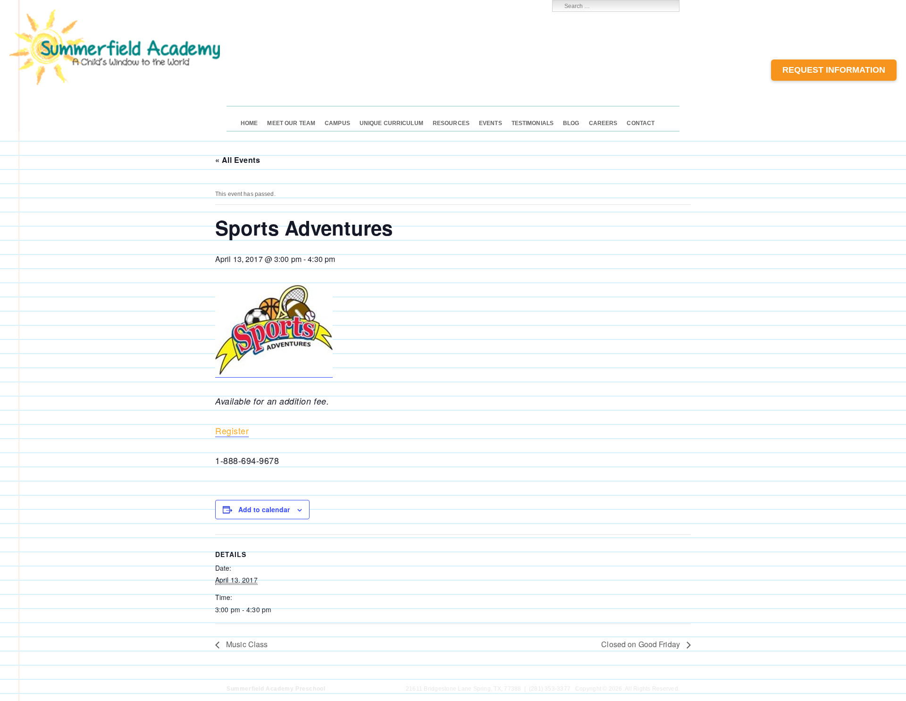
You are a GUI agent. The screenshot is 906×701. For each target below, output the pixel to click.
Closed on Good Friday (641, 644)
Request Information (833, 70)
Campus (337, 123)
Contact (640, 123)
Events (490, 123)
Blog (571, 123)
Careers (603, 123)
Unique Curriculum (391, 123)
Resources (451, 123)
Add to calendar (264, 509)
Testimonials (533, 123)
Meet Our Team (291, 123)
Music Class (246, 644)
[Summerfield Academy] (114, 83)
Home (249, 123)
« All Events (237, 159)
